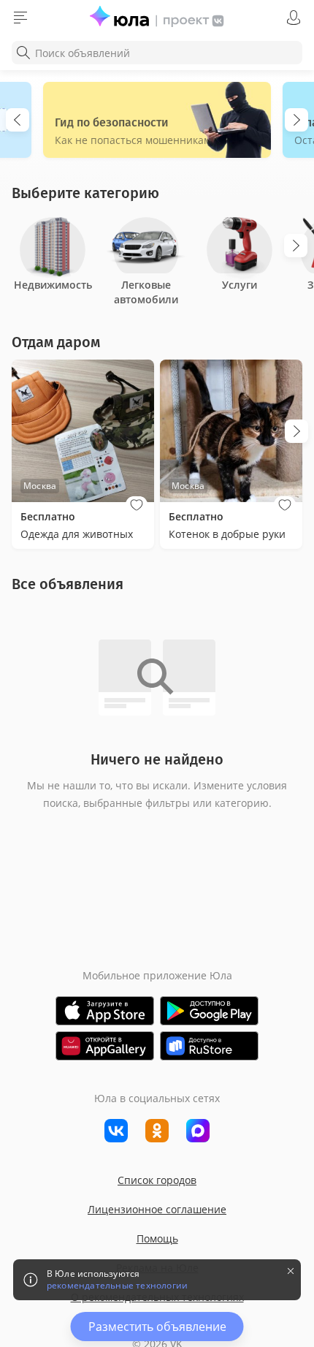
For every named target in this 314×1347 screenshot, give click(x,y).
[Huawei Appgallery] (104, 1045)
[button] (136, 505)
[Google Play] (209, 1010)
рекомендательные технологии (117, 1285)
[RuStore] (209, 1045)
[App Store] (104, 1010)
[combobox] (157, 52)
